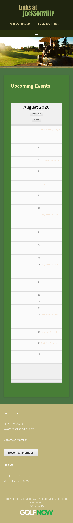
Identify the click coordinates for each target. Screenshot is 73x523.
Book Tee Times (48, 23)
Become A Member (20, 452)
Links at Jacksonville (36, 10)
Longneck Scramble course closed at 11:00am (50, 332)
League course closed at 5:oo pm (50, 160)
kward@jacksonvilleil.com (19, 428)
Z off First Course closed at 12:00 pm (50, 343)
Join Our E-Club (20, 23)
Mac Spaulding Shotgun (50, 129)
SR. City (43, 184)
